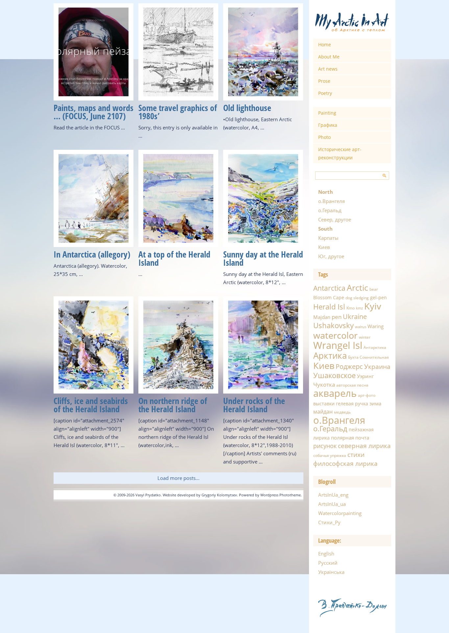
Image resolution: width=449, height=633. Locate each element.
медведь (342, 412)
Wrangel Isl (337, 345)
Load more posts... (178, 478)
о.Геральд (330, 210)
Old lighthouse (247, 108)
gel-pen (378, 297)
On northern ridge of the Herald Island (172, 405)
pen (337, 317)
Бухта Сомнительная (368, 357)
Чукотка (324, 384)
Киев (324, 247)
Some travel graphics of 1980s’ (177, 112)
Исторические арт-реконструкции (340, 153)
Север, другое (334, 219)
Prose (324, 81)
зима (375, 403)
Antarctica (329, 288)
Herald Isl (329, 306)
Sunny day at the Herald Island (263, 258)
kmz (359, 308)
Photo (324, 137)
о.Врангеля (331, 201)
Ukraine (355, 316)
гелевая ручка (352, 403)
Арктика (330, 355)
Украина (377, 366)
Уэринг (365, 376)
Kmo (350, 308)
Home (324, 44)
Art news (328, 69)
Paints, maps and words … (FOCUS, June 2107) (93, 112)
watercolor (335, 335)
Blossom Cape (328, 297)
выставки (324, 403)
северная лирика (364, 445)
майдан (323, 411)
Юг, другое (331, 256)
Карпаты (328, 238)
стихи (356, 454)
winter (364, 337)
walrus (360, 327)
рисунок (325, 446)
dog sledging (357, 298)
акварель (335, 393)
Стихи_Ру (329, 522)
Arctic (357, 287)
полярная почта (350, 437)
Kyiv (372, 306)
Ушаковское (334, 375)
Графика (327, 125)
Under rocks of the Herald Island (254, 405)
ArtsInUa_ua (332, 504)
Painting (327, 113)
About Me (329, 57)
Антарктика (375, 347)
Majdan (321, 317)
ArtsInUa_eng (333, 494)
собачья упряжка (329, 455)
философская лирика (345, 463)
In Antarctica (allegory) (92, 254)
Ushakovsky (333, 325)
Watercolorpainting (340, 513)
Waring (375, 326)
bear (373, 289)
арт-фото (366, 395)
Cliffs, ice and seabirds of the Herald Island (91, 405)
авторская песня (352, 385)
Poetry (325, 93)
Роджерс (349, 366)
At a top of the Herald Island (174, 258)
